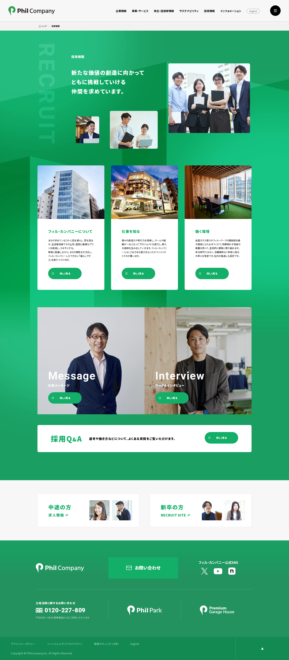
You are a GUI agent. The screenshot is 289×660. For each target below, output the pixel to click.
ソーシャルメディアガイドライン (64, 643)
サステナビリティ (189, 11)
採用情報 (209, 11)
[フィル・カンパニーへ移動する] (42, 26)
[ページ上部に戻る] (262, 648)
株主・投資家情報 (164, 11)
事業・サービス (140, 11)
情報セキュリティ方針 (106, 643)
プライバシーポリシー (23, 643)
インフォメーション (230, 11)
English (253, 11)
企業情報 (121, 11)
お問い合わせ (147, 567)
